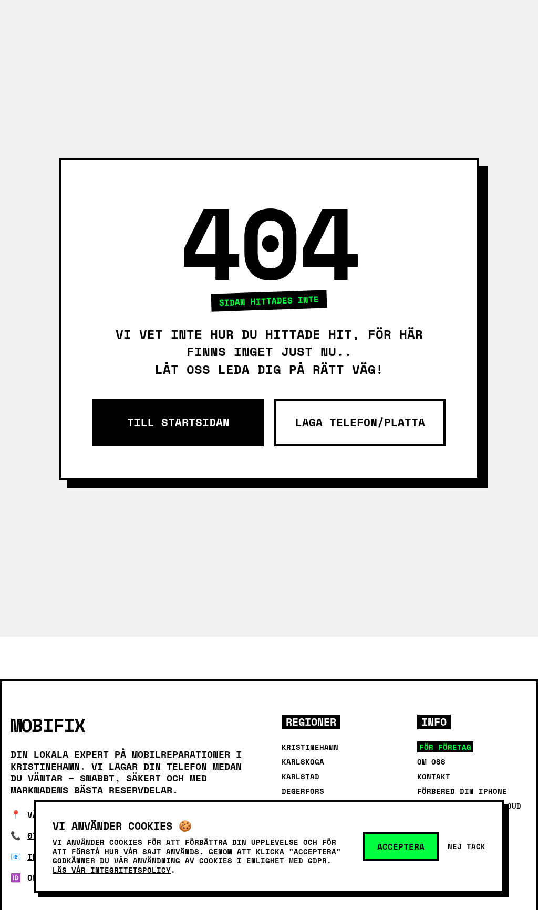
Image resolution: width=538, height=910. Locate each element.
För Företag (445, 746)
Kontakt (433, 776)
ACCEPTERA (401, 846)
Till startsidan (178, 422)
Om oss (431, 761)
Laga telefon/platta (360, 422)
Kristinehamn (310, 746)
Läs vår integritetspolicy (112, 869)
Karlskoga (303, 761)
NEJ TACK (466, 846)
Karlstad (300, 776)
